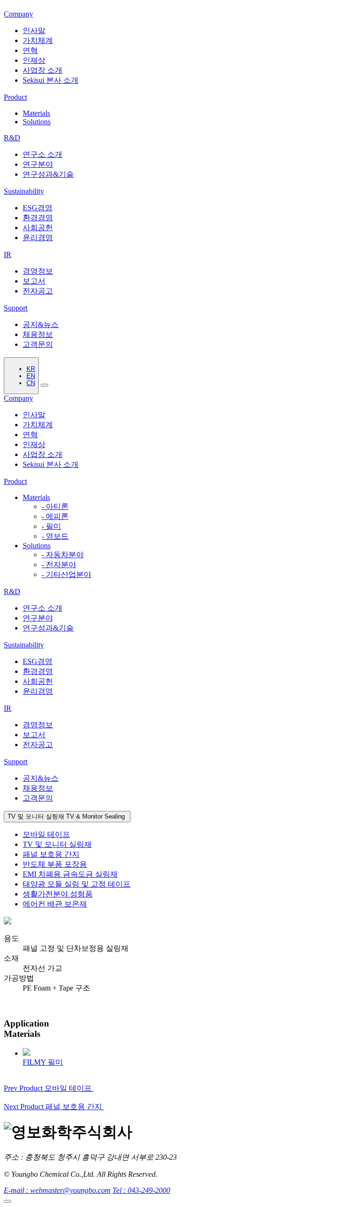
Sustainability (24, 645)
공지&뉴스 (41, 324)
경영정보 (38, 271)
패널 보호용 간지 (51, 854)
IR (7, 708)
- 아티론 (55, 506)
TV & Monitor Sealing (67, 816)
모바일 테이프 (46, 834)
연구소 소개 (42, 154)
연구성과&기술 (48, 174)
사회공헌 (38, 228)
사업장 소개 (42, 70)
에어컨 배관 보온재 (55, 904)
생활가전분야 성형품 (58, 894)
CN (30, 383)
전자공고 (38, 291)
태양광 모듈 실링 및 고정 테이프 (76, 884)
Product (15, 481)
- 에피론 (55, 516)
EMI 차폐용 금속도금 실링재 (70, 874)
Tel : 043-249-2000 (141, 1190)
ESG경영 (37, 208)
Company (18, 398)
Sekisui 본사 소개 (50, 80)
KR (30, 368)
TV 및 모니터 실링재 (57, 844)
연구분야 (38, 164)
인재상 (34, 60)
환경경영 (38, 218)
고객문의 (38, 344)
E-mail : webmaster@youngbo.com (57, 1190)
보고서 (34, 281)
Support (15, 762)
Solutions (37, 122)
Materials (36, 113)
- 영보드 (55, 536)
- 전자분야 (59, 564)
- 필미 (51, 526)
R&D (12, 591)
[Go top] (7, 1201)
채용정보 (38, 334)
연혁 (30, 50)
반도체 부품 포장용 (55, 864)
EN (30, 375)
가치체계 (38, 40)
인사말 (34, 30)
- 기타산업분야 (66, 574)
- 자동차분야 (63, 555)
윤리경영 (38, 237)
